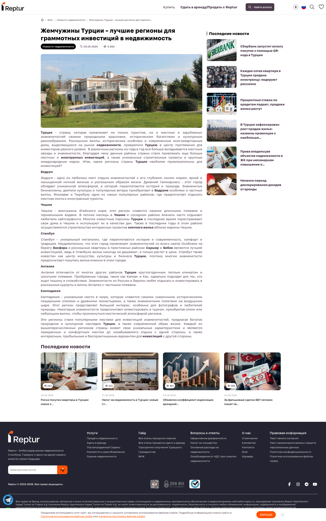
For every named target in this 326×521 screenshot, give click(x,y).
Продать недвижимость (102, 438)
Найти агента (263, 7)
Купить (169, 7)
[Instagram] (298, 484)
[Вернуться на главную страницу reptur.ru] (42, 20)
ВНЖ (141, 456)
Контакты (248, 447)
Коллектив (249, 442)
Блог (50, 20)
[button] (295, 7)
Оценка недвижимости (102, 456)
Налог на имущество (203, 442)
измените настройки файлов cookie (122, 516)
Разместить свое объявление (106, 451)
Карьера (247, 456)
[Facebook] (289, 484)
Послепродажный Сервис (103, 447)
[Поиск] (312, 7)
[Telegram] (306, 484)
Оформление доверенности (208, 438)
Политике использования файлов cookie (67, 516)
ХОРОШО (266, 514)
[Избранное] (321, 7)
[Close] (282, 514)
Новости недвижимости (71, 20)
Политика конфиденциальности (290, 451)
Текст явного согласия (284, 438)
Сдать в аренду (96, 442)
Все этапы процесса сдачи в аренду (161, 442)
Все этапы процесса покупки (157, 438)
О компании (250, 438)
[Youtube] (315, 484)
